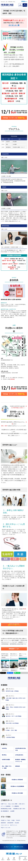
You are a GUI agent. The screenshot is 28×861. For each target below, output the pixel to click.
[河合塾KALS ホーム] (7, 5)
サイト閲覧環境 (15, 806)
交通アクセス (4, 803)
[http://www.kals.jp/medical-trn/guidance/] (23, 662)
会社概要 (12, 811)
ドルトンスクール (5, 825)
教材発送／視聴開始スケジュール (20, 760)
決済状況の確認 (6, 759)
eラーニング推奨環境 (5, 806)
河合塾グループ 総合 (5, 820)
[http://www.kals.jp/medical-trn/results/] (5, 664)
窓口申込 (4, 755)
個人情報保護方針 (5, 811)
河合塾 (13, 820)
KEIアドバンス (13, 825)
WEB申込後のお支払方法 (20, 749)
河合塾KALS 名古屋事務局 (17, 786)
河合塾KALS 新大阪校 (17, 793)
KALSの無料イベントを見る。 (23, 668)
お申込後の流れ (19, 755)
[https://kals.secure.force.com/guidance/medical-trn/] (14, 624)
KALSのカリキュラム (14, 670)
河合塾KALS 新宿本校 (17, 779)
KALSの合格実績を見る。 (5, 670)
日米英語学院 (10, 822)
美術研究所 (3, 822)
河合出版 (17, 822)
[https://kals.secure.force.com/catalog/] (14, 648)
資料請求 (17, 766)
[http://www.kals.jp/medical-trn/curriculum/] (14, 664)
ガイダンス (25, 5)
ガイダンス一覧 (14, 25)
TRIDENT (18, 820)
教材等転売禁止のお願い (6, 808)
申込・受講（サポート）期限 (7, 767)
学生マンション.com (5, 827)
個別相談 (20, 5)
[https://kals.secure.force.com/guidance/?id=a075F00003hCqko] (14, 117)
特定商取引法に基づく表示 (19, 808)
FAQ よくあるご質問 (12, 803)
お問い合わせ (22, 803)
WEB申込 (4, 748)
